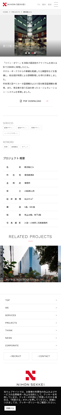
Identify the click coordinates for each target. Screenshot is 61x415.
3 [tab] (32, 53)
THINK (8, 330)
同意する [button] (10, 408)
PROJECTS (16, 12)
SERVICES (10, 315)
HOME (5, 12)
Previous (3, 264)
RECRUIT (16, 356)
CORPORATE (12, 345)
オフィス (25, 147)
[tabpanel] (30, 36)
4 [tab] (35, 53)
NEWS (8, 338)
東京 (5, 147)
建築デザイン (22, 128)
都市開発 (15, 147)
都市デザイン (9, 128)
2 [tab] (29, 53)
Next (58, 264)
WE (7, 307)
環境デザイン (36, 128)
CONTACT (44, 356)
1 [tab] (26, 53)
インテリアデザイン (11, 133)
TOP (7, 300)
